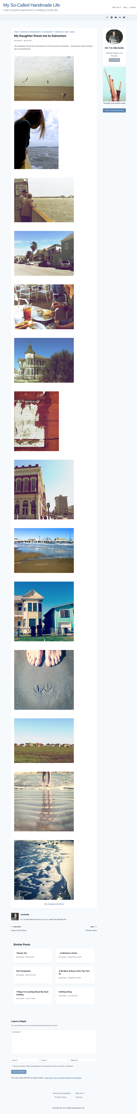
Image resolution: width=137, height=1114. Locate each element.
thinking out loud (61, 32)
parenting (24, 32)
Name (15, 1060)
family (16, 32)
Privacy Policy (61, 1097)
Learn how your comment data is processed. (63, 1078)
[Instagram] (111, 17)
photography (47, 32)
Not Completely (23, 971)
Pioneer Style (91, 929)
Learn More (114, 60)
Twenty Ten (21, 953)
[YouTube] (116, 17)
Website (74, 1060)
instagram (51, 904)
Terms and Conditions (62, 1093)
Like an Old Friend (18, 929)
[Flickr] (120, 17)
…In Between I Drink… (68, 953)
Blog (125, 7)
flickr (62, 904)
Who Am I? (116, 7)
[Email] (124, 17)
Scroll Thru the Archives (114, 110)
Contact (132, 7)
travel (72, 32)
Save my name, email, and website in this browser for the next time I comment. (43, 1066)
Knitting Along (65, 992)
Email (44, 1060)
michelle (19, 40)
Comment (17, 1032)
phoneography (35, 32)
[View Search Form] (107, 17)
